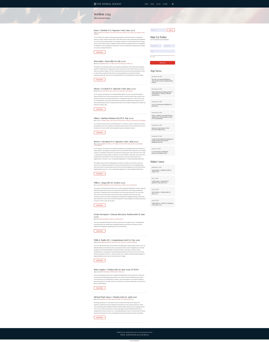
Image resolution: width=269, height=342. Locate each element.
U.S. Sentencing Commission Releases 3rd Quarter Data (160, 152)
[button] (152, 4)
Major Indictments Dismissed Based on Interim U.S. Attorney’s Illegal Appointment (162, 93)
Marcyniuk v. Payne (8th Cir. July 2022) (110, 61)
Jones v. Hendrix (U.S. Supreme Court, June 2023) (114, 30)
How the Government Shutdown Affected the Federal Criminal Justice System (162, 81)
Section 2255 (133, 32)
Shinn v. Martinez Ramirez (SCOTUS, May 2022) (113, 118)
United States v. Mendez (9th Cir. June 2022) (161, 193)
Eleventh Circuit (116, 242)
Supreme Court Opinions (126, 91)
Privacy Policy (169, 55)
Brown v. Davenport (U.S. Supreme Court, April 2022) (116, 141)
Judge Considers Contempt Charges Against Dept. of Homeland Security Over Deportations (162, 117)
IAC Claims (111, 63)
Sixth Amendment (132, 242)
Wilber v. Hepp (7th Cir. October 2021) (109, 182)
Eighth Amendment (106, 242)
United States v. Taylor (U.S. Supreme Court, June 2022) (162, 204)
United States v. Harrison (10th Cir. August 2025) (161, 171)
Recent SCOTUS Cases (116, 32)
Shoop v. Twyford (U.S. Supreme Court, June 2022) (115, 88)
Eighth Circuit (104, 63)
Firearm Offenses (105, 32)
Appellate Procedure (106, 144)
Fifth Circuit (114, 272)
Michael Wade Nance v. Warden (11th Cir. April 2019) (115, 297)
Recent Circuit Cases (120, 63)
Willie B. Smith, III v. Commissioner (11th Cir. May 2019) (117, 240)
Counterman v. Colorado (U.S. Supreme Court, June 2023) (160, 182)
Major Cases (109, 120)
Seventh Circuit (133, 185)
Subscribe (163, 63)
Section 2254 (126, 32)
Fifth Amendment (105, 185)
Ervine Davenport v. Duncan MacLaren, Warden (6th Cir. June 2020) (119, 215)
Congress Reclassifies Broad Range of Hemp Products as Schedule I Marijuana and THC (162, 140)
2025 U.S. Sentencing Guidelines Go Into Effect (162, 105)
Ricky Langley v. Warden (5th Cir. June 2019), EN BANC (116, 269)
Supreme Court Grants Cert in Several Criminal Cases (160, 128)
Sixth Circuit (120, 219)
